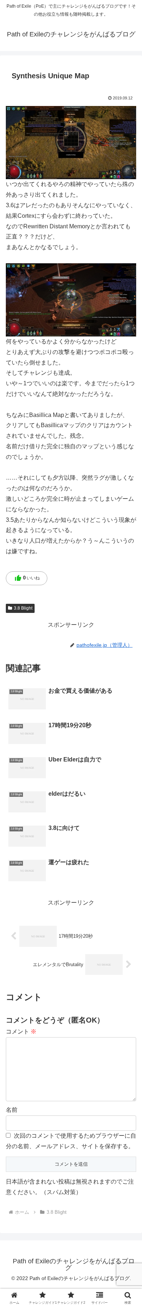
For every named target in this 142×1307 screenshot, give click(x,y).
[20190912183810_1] (71, 299)
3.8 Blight (23, 608)
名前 (11, 1110)
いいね (27, 578)
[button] (127, 1028)
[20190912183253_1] (71, 142)
